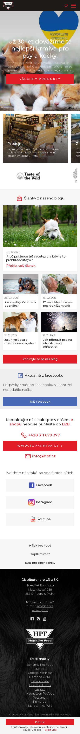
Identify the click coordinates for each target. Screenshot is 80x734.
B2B (66, 424)
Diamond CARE (40, 677)
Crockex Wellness (40, 673)
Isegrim (40, 689)
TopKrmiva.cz (40, 554)
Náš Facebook (40, 401)
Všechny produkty (40, 79)
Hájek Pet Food (40, 545)
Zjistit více (51, 730)
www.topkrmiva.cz (38, 445)
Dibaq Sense (40, 681)
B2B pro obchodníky (40, 563)
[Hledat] (65, 5)
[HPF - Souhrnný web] (8, 6)
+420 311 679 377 (43, 435)
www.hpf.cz (40, 610)
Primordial (40, 701)
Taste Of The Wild (40, 705)
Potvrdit (40, 722)
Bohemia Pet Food (40, 664)
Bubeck (40, 669)
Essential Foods (40, 685)
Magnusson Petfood (40, 693)
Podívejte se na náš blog (40, 359)
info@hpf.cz (43, 455)
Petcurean (40, 697)
